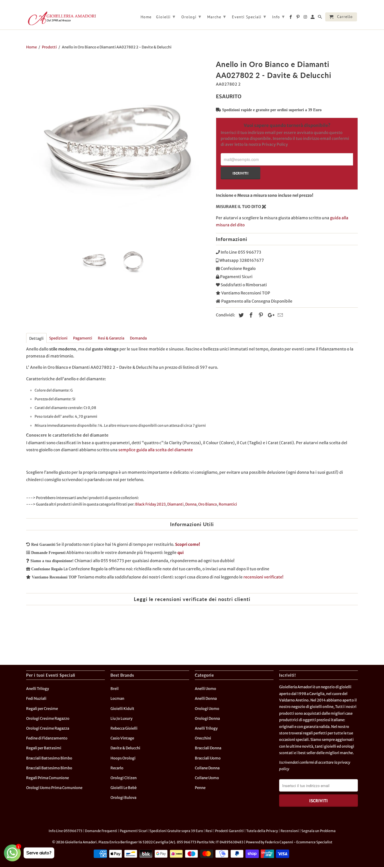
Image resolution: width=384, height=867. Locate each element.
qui (180, 552)
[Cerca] (320, 18)
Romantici (228, 504)
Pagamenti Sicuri (134, 831)
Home (146, 17)
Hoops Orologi (122, 758)
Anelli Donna (206, 698)
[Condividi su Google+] (269, 315)
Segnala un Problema (318, 831)
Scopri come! (187, 544)
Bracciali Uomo (208, 758)
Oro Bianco (207, 504)
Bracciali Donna (208, 748)
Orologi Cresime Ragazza (47, 728)
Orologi (191, 16)
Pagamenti (82, 338)
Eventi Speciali (249, 16)
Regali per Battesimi (43, 748)
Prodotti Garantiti (229, 831)
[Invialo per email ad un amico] (279, 315)
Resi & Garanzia (111, 338)
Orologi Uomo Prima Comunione (54, 787)
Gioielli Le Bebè (123, 787)
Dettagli (36, 338)
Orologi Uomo (207, 708)
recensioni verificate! (263, 577)
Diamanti (175, 504)
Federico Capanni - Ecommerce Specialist (298, 842)
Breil (114, 688)
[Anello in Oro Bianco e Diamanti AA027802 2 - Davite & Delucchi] (118, 150)
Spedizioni (58, 338)
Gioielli (165, 16)
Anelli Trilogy (37, 688)
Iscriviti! (240, 173)
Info (278, 16)
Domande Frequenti (101, 831)
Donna (190, 504)
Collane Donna (207, 768)
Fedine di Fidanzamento (46, 738)
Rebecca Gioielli (123, 728)
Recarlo (116, 768)
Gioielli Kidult (122, 708)
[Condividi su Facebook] (250, 315)
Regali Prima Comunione (47, 778)
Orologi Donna (207, 718)
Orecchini (203, 738)
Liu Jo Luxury (121, 718)
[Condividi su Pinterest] (260, 315)
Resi (209, 831)
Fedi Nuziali (36, 698)
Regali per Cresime (42, 708)
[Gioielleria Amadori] (61, 18)
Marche (216, 16)
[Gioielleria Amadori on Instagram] (305, 18)
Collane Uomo (207, 778)
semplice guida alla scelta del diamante (155, 449)
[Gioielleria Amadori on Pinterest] (298, 18)
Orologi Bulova (123, 797)
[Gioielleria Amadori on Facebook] (291, 18)
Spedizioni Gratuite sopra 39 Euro (176, 831)
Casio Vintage (122, 738)
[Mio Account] (313, 18)
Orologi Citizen (123, 778)
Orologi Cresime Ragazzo (47, 718)
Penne (200, 787)
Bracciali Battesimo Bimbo (49, 758)
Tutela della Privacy (262, 831)
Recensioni (290, 831)
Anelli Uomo (205, 688)
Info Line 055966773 (65, 831)
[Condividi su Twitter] (240, 315)
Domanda (138, 338)
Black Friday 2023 (150, 504)
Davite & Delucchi (125, 748)
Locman (117, 698)
